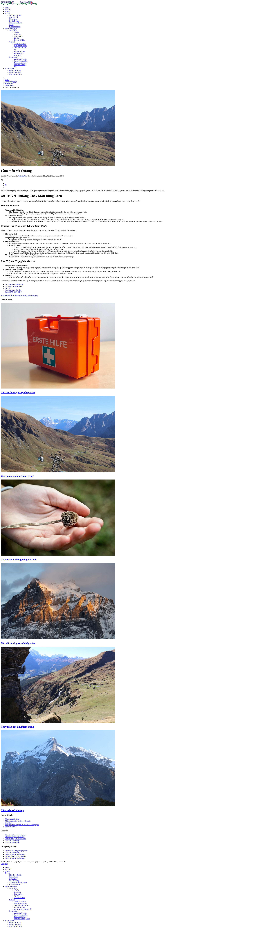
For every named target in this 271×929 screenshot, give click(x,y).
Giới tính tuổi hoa (19, 51)
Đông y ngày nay (15, 70)
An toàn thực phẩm (20, 59)
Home (7, 8)
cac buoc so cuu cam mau (13, 286)
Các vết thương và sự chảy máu (18, 392)
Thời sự (7, 9)
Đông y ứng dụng (15, 72)
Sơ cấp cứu (13, 30)
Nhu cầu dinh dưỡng (20, 61)
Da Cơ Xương (14, 21)
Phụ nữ (7, 11)
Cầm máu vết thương (12, 810)
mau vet (7, 288)
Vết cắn (16, 32)
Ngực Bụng (13, 19)
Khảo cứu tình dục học (21, 905)
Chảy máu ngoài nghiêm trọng (17, 476)
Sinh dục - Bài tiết (15, 15)
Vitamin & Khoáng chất (22, 919)
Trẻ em (7, 13)
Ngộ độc (16, 38)
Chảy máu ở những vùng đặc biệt (19, 559)
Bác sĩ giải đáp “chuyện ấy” (18, 54)
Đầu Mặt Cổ (13, 17)
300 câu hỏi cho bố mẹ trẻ (18, 882)
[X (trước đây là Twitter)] (6, 185)
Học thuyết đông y (15, 74)
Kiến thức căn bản (20, 44)
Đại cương (17, 34)
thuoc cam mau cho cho (13, 290)
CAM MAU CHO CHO (13, 292)
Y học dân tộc (9, 68)
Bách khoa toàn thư (20, 46)
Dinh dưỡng (13, 57)
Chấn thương (18, 36)
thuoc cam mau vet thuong (14, 284)
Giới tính (12, 42)
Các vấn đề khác (14, 27)
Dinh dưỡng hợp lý (20, 63)
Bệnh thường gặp (11, 28)
